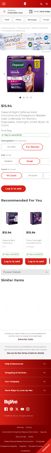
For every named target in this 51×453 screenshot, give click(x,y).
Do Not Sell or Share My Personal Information (20, 432)
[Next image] (46, 74)
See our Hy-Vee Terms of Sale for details (25, 353)
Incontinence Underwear (14, 31)
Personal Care (23, 28)
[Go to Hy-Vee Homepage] (25, 3)
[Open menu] (3, 3)
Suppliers (23, 446)
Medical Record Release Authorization (19, 441)
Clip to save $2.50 (13, 135)
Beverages (32, 20)
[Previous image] (4, 74)
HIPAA (30, 437)
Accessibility (25, 451)
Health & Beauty (8, 28)
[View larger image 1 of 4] (25, 74)
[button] (11, 254)
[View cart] (46, 4)
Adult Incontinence (40, 28)
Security (43, 432)
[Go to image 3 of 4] (27, 97)
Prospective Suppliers (8, 446)
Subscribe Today (25, 339)
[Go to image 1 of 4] (20, 97)
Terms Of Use (21, 437)
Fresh (7, 20)
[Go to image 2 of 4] (24, 97)
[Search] (41, 4)
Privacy (29, 427)
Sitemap (20, 427)
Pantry (18, 20)
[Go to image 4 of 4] (31, 97)
